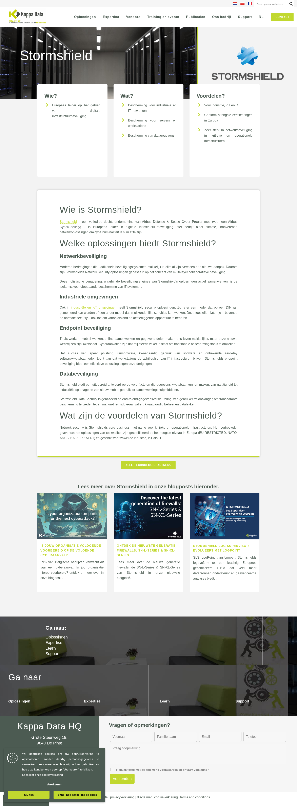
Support (52, 653)
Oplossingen (19, 701)
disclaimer (144, 797)
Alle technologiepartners (148, 465)
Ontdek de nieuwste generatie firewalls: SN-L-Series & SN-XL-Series (146, 550)
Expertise (53, 642)
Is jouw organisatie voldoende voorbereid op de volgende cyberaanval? (70, 550)
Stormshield (68, 221)
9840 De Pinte (49, 743)
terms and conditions (195, 797)
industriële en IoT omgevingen (93, 307)
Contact (282, 17)
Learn (50, 648)
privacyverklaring (122, 797)
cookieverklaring (166, 797)
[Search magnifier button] (291, 4)
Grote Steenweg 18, (49, 737)
